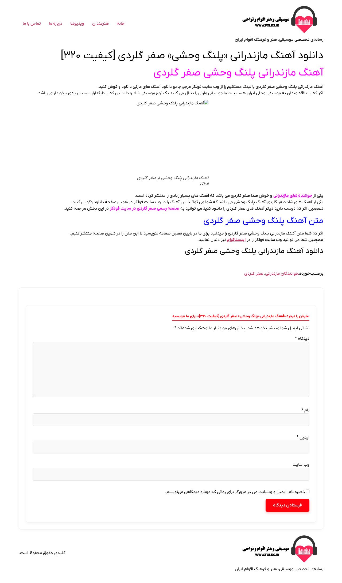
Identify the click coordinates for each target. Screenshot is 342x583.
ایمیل (303, 437)
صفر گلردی (253, 273)
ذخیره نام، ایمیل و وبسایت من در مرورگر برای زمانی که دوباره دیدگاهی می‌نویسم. (235, 492)
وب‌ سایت (301, 465)
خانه (121, 23)
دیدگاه (302, 338)
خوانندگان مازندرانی (282, 273)
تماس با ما (32, 23)
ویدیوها (77, 23)
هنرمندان (100, 23)
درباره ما (55, 23)
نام (305, 410)
